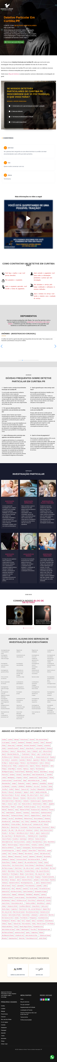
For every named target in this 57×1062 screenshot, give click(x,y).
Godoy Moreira (49, 920)
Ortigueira (18, 777)
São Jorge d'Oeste (7, 836)
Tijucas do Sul (24, 789)
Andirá (44, 780)
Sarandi (22, 748)
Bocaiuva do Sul (35, 809)
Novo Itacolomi (26, 923)
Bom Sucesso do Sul (7, 917)
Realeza (17, 789)
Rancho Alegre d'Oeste (26, 926)
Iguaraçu (43, 894)
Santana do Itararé (46, 882)
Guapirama (14, 909)
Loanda (4, 777)
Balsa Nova (44, 809)
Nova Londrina (45, 806)
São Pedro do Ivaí (26, 824)
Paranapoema (5, 920)
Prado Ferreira (22, 909)
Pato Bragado (14, 874)
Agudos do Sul (45, 833)
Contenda (13, 786)
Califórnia (30, 839)
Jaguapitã (51, 803)
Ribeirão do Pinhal (24, 809)
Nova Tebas (19, 871)
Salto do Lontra (31, 798)
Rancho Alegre (5, 909)
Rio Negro (4, 763)
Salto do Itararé (6, 885)
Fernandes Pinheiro (29, 871)
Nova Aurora (45, 827)
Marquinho (36, 894)
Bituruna (11, 792)
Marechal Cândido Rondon (14, 754)
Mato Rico (51, 915)
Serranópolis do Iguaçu (41, 891)
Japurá (37, 833)
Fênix (12, 888)
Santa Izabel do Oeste (7, 801)
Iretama (36, 830)
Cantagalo (19, 806)
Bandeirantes (45, 765)
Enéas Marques (40, 865)
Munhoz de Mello (30, 903)
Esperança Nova (13, 938)
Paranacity (47, 818)
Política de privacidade (26, 1020)
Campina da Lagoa (35, 801)
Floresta (25, 856)
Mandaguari (51, 760)
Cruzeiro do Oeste (6, 780)
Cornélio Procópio (46, 754)
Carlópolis (25, 801)
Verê (9, 853)
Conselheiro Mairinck (24, 906)
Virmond (48, 900)
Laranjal (37, 868)
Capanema (35, 783)
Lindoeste (25, 888)
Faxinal (50, 786)
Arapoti (32, 768)
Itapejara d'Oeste (35, 815)
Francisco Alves (6, 865)
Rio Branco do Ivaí (21, 900)
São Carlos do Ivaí (45, 853)
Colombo (13, 742)
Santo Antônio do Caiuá (8, 929)
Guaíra (41, 763)
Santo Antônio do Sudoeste (35, 780)
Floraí (13, 885)
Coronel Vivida (17, 780)
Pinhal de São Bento (7, 926)
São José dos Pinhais (41, 739)
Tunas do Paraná (6, 839)
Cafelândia (21, 786)
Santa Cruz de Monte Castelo (9, 847)
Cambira (47, 844)
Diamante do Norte (14, 882)
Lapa (38, 754)
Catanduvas (29, 830)
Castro (29, 751)
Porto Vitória (31, 900)
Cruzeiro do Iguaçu (19, 897)
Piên (3, 812)
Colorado (18, 774)
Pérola (27, 821)
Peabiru (4, 803)
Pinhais (4, 745)
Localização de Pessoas (26, 1010)
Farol (23, 920)
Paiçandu (52, 757)
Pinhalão (13, 862)
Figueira (18, 847)
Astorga (51, 771)
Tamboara (4, 882)
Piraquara (39, 745)
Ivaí (19, 803)
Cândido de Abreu (6, 798)
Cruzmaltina (40, 920)
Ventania (4, 818)
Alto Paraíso (50, 923)
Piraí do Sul (5, 774)
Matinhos (43, 760)
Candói (31, 792)
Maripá (21, 874)
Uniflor (18, 929)
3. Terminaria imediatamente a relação (22, 116)
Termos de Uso (24, 1017)
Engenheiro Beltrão (47, 801)
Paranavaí (49, 748)
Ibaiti (52, 765)
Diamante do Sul (44, 912)
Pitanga (4, 768)
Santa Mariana (18, 818)
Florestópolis (23, 827)
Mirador (41, 932)
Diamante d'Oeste (26, 879)
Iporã (15, 803)
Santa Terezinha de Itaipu (38, 774)
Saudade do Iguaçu (20, 877)
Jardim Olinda (42, 938)
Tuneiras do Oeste (40, 839)
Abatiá (18, 850)
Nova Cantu (5, 879)
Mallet (45, 803)
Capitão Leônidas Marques (42, 792)
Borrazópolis (47, 856)
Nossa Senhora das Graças (18, 903)
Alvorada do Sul (6, 821)
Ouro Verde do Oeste (17, 865)
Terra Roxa (44, 786)
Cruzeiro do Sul (6, 894)
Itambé (46, 862)
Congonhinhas (43, 836)
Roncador (4, 833)
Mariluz (52, 827)
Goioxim (14, 853)
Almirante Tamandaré (29, 745)
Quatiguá (24, 850)
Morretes (4, 792)
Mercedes (4, 877)
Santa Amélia (25, 915)
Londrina (10, 739)
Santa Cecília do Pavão (14, 915)
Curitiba (4, 739)
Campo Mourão (30, 748)
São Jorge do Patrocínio (42, 871)
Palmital (4, 809)
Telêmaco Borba (21, 751)
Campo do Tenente (24, 844)
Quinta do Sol (5, 891)
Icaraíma (40, 844)
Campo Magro (11, 768)
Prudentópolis (25, 754)
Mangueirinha (40, 789)
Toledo (42, 742)
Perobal (40, 862)
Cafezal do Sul (40, 900)
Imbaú (16, 809)
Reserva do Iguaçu (12, 844)
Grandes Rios (5, 874)
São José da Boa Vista (30, 862)
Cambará (12, 774)
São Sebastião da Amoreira (20, 836)
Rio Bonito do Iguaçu (29, 806)
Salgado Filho (46, 909)
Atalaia (3, 906)
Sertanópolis (18, 792)
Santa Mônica (40, 903)
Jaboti (18, 879)
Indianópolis (21, 894)
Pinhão (14, 765)
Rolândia (34, 751)
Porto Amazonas (29, 885)
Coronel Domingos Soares (9, 850)
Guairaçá (12, 859)
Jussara (36, 853)
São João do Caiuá (28, 868)
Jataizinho (18, 812)
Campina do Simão (12, 906)
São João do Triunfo (32, 795)
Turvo (38, 806)
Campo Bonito (35, 906)
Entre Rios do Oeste (16, 891)
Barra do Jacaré (41, 923)
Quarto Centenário (28, 891)
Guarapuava (21, 742)
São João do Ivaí (19, 830)
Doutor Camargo (29, 865)
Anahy (33, 923)
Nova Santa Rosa (37, 841)
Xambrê (4, 871)
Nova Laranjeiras (38, 818)
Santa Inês (21, 938)
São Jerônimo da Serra (44, 821)
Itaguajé (14, 894)
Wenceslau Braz (6, 783)
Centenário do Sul (37, 824)
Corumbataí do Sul (43, 917)
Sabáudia (10, 856)
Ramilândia (29, 894)
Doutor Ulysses (29, 874)
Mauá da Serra (14, 827)
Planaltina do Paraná (7, 897)
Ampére (28, 783)
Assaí (41, 795)
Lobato (45, 885)
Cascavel (31, 739)
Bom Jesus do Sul (6, 912)
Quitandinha (43, 783)
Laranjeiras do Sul (23, 765)
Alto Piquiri (12, 833)
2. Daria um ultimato (17, 111)
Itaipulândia (33, 821)
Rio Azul (17, 795)
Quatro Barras (26, 774)
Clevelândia (49, 789)
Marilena (21, 853)
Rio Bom (13, 920)
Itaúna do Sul (16, 923)
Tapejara (25, 792)
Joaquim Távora (46, 815)
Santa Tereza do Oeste (46, 830)
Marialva (29, 760)
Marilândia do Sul (32, 836)
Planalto (13, 806)
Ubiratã (51, 777)
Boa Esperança (6, 900)
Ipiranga (23, 795)
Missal (46, 824)
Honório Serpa (44, 879)
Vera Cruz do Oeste (19, 841)
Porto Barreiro (24, 917)
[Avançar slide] (49, 628)
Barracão (4, 830)
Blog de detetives (24, 1002)
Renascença (18, 856)
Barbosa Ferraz (28, 818)
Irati (40, 751)
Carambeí (49, 774)
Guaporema (34, 932)
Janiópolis (36, 879)
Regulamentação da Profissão (27, 1007)
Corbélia (11, 789)
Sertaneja (12, 879)
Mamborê (10, 809)
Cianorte (12, 751)
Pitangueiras (33, 917)
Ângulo (10, 923)
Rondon (32, 833)
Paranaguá (28, 742)
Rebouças (15, 798)
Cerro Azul (36, 786)
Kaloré (13, 900)
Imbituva (47, 763)
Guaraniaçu (26, 812)
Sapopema (32, 856)
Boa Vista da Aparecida (38, 847)
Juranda (49, 850)
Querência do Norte (46, 812)
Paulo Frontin (41, 850)
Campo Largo (11, 745)
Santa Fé (26, 815)
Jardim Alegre (15, 821)
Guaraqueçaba (26, 847)
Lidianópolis (34, 915)
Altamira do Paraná (45, 935)
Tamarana (22, 798)
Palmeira (22, 763)
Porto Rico (33, 929)
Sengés (14, 783)
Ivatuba (16, 917)
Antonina (50, 783)
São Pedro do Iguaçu (7, 868)
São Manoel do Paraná (7, 935)
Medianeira (16, 757)
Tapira (47, 874)
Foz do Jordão (33, 888)
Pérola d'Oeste (6, 862)
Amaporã (20, 862)
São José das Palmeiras (34, 909)
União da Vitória (47, 751)
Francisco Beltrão (40, 748)
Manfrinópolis (25, 929)
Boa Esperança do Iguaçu (44, 929)
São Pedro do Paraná (7, 932)
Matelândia (29, 786)
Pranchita (52, 879)
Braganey (37, 877)
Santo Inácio (30, 877)
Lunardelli (38, 885)
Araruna (10, 803)
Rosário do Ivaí (6, 888)
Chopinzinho (21, 783)
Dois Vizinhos (5, 760)
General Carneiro (37, 803)
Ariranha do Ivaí (19, 935)
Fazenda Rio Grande (12, 748)
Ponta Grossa (24, 739)
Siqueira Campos (43, 777)
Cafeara (4, 923)
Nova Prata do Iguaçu (34, 827)
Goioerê (19, 768)
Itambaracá (5, 859)
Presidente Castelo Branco (49, 877)
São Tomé (52, 868)
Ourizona (4, 915)
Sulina (33, 920)
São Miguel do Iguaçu (7, 771)
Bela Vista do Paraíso (7, 795)
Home (21, 999)
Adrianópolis (49, 865)
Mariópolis (39, 856)
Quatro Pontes (6, 903)
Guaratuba (22, 760)
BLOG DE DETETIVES (33, 601)
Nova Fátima (51, 841)
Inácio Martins (5, 824)
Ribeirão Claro (5, 827)
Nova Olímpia (44, 868)
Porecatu (51, 809)
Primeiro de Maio (15, 824)
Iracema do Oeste (19, 932)
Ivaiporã (31, 765)
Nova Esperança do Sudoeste (28, 882)
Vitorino (4, 856)
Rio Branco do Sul (6, 765)
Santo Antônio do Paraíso (32, 935)
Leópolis (48, 903)
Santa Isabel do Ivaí (7, 841)
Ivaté (44, 841)
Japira (37, 882)
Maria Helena (11, 871)
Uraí (22, 821)
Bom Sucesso (28, 853)
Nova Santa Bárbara (31, 897)
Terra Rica (32, 789)
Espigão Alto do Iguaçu (44, 897)
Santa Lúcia (44, 906)
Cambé (3, 748)
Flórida (16, 926)
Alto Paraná (40, 798)
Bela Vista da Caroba (18, 912)
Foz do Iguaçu (5, 742)
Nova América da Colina (32, 912)
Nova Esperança (40, 768)
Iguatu (27, 932)
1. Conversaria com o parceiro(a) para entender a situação (28, 106)
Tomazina (33, 844)
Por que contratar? (25, 1004)
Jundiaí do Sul (43, 915)
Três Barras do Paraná (16, 815)
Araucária (35, 742)
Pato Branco (5, 751)
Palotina (38, 765)
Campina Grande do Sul (42, 757)
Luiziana (4, 853)
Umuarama (47, 745)
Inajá (18, 920)
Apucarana (48, 742)
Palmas (33, 754)
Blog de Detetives (14, 74)
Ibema (44, 859)
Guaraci (11, 877)
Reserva (36, 771)
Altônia (25, 777)
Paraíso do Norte (26, 803)
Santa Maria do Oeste (22, 833)
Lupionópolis (20, 885)
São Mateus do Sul (7, 757)
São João (10, 830)
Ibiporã (3, 754)
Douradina (15, 839)
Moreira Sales (5, 815)
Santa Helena (43, 771)
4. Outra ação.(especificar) (18, 122)
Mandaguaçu (11, 777)
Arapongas (19, 745)
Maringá (16, 739)
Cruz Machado (5, 786)
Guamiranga (23, 839)
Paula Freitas (18, 868)
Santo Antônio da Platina (27, 757)
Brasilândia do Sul (38, 926)
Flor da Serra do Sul (44, 888)
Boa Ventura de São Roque (35, 859)
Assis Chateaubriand (32, 763)
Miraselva (4, 938)
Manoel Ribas (5, 806)
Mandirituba (29, 771)
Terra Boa (4, 789)
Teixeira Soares (35, 812)
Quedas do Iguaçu (13, 763)
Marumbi (18, 888)
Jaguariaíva (36, 760)
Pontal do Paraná (19, 771)
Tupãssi (4, 844)
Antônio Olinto (32, 850)
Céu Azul (10, 818)
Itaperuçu (25, 768)
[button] (55, 346)
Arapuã (28, 920)
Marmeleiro (18, 801)
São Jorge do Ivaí (39, 874)
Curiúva (46, 795)
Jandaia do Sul (33, 777)
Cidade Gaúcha (10, 812)
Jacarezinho (14, 760)
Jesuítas (28, 841)
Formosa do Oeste (21, 859)
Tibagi (24, 780)
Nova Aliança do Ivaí (31, 938)
